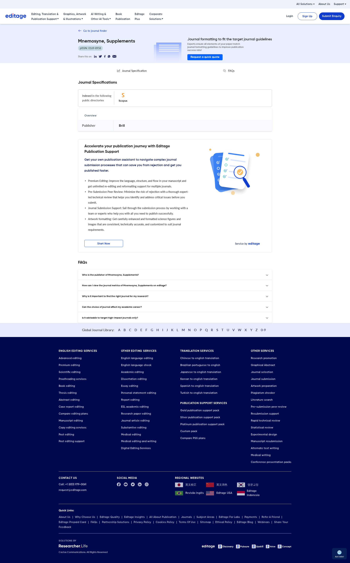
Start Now (103, 243)
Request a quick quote (204, 57)
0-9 (263, 330)
